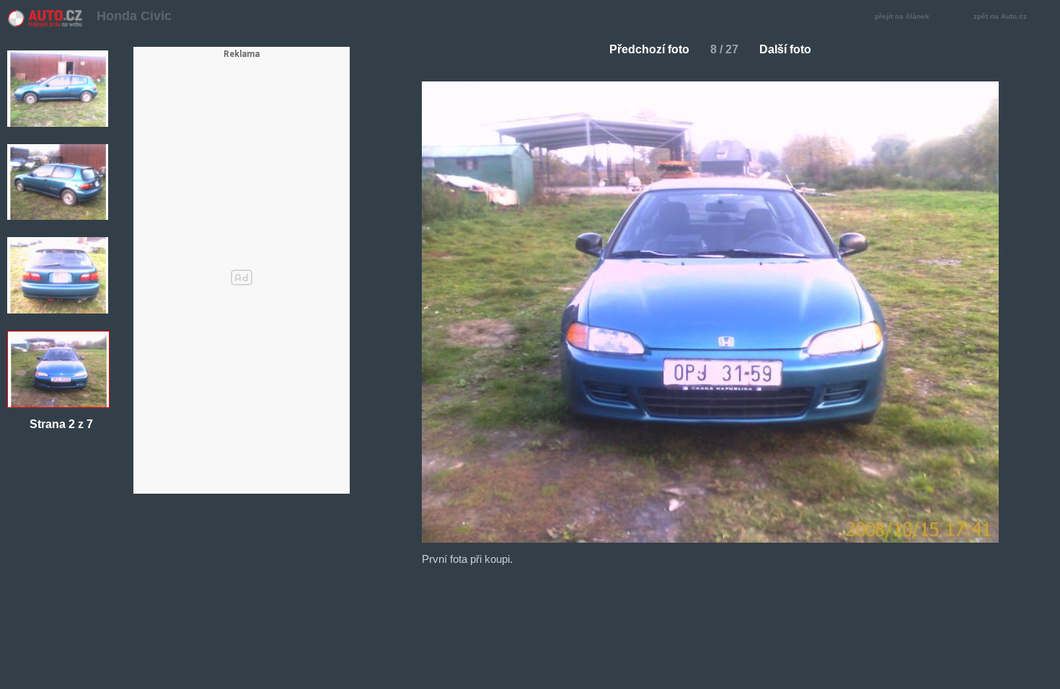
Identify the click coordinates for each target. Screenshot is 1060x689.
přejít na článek (902, 16)
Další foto (785, 49)
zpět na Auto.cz (1000, 16)
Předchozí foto (649, 49)
